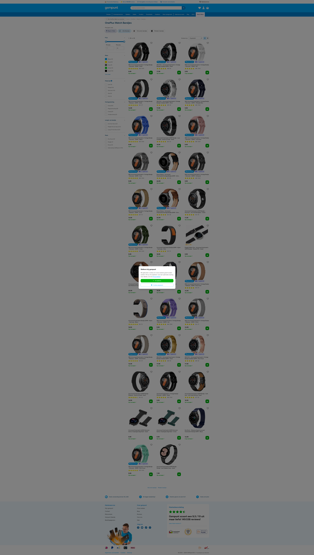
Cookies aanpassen (158, 285)
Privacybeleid (156, 276)
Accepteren (158, 280)
